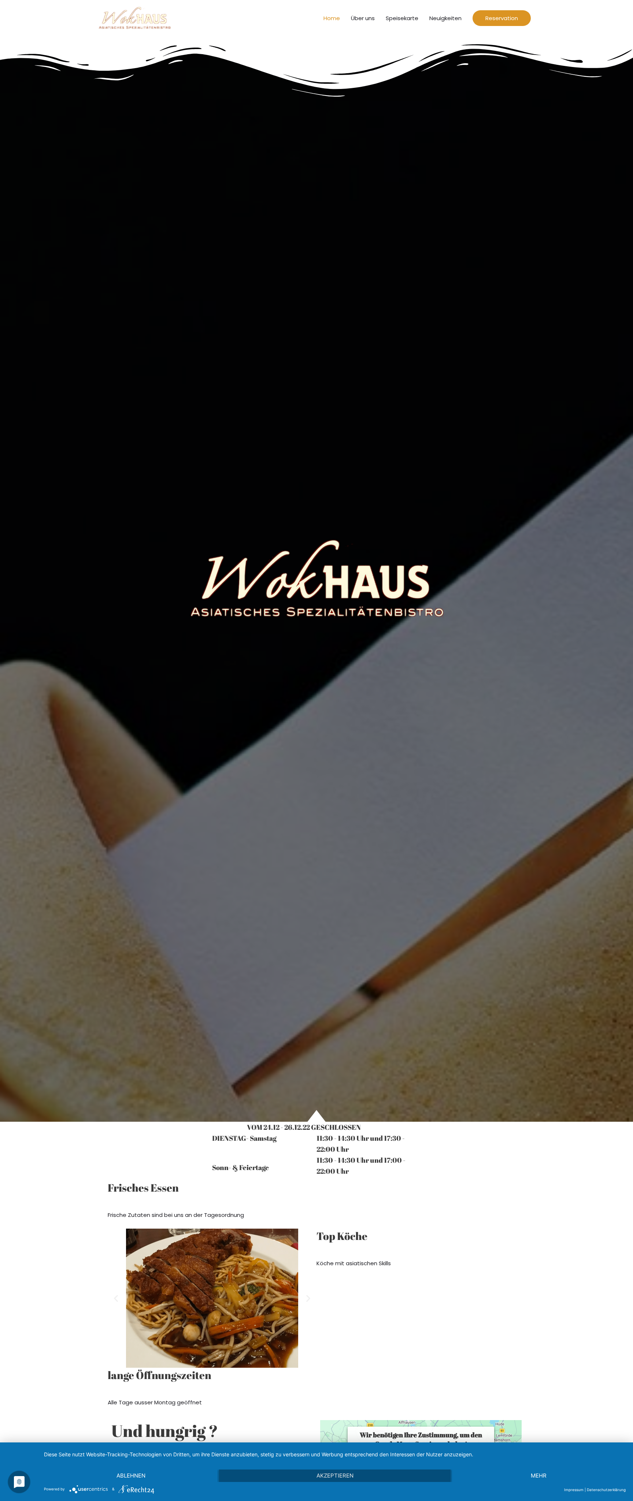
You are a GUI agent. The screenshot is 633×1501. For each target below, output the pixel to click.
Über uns (363, 18)
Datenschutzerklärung (606, 1489)
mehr (539, 1475)
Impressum (574, 1489)
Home (331, 18)
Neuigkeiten (445, 18)
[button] (202, 1362)
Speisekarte (402, 18)
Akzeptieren (334, 1475)
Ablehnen (130, 1475)
